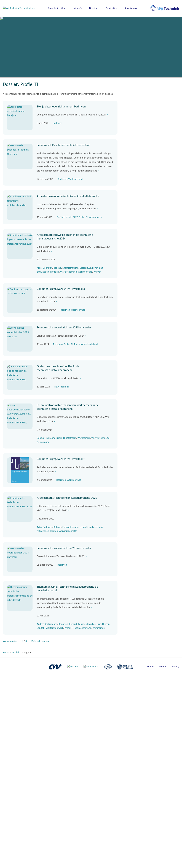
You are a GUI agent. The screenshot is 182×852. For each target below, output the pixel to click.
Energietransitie (70, 268)
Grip (99, 624)
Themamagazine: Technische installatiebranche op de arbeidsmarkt (67, 588)
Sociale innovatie (83, 628)
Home (6, 652)
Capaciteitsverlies (86, 624)
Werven (97, 272)
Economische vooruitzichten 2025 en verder (64, 327)
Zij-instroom (43, 442)
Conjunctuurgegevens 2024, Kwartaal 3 (61, 289)
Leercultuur (85, 268)
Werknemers (95, 217)
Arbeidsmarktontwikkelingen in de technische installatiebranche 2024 (65, 236)
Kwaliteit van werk (54, 628)
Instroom (50, 438)
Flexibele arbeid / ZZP (67, 217)
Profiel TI (83, 217)
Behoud (57, 268)
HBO (56, 387)
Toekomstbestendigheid (86, 344)
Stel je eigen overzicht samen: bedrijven (61, 106)
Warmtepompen (68, 272)
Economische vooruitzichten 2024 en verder (64, 548)
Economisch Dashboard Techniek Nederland (63, 145)
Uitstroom (71, 438)
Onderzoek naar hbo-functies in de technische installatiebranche (58, 368)
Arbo (39, 268)
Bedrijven (57, 123)
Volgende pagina (40, 641)
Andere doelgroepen (47, 624)
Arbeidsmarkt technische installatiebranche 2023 (67, 497)
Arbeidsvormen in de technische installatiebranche (68, 196)
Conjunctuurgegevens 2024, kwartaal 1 (61, 459)
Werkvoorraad (75, 179)
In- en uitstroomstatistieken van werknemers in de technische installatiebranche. (68, 407)
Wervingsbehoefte (100, 438)
